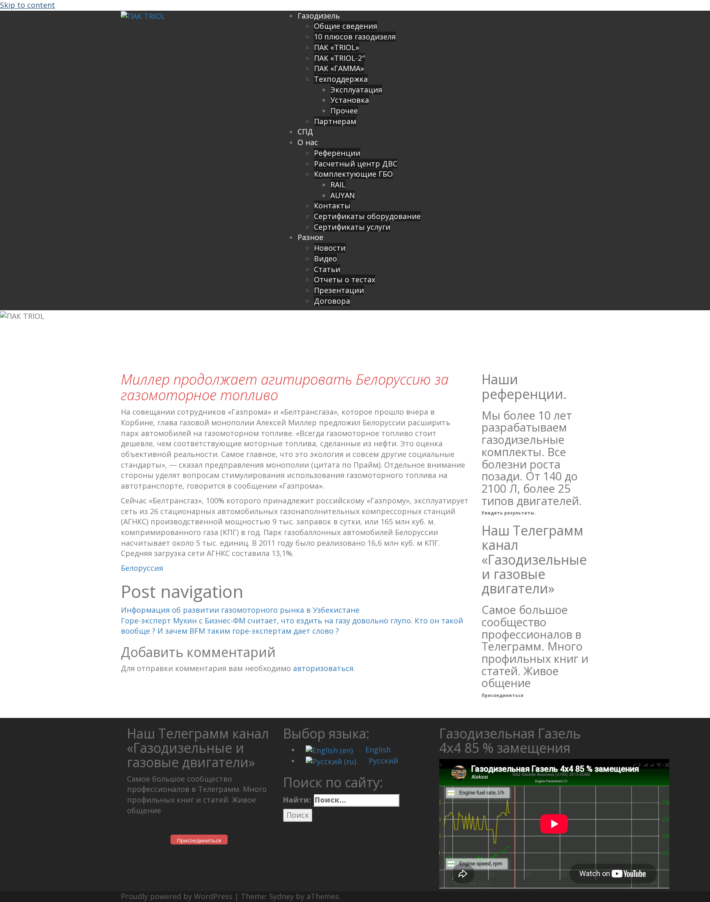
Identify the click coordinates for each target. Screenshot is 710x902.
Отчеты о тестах (344, 279)
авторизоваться (323, 668)
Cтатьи (327, 269)
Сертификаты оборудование (367, 216)
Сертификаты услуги (352, 227)
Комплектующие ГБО (353, 174)
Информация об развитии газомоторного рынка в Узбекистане (240, 610)
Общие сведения (345, 26)
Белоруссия (142, 568)
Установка (349, 100)
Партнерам (335, 121)
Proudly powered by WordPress (177, 896)
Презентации (339, 290)
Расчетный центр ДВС (355, 163)
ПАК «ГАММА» (339, 68)
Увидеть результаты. (508, 513)
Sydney (281, 896)
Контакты (332, 205)
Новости (330, 248)
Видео (325, 258)
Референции (337, 153)
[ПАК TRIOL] (143, 16)
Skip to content (27, 5)
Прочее (344, 110)
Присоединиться (502, 695)
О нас (307, 142)
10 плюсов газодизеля (355, 37)
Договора (332, 301)
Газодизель (318, 16)
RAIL (338, 184)
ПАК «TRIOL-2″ (339, 58)
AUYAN (342, 195)
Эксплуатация (356, 90)
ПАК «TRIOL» (336, 47)
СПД (305, 131)
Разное (310, 237)
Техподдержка (341, 79)
